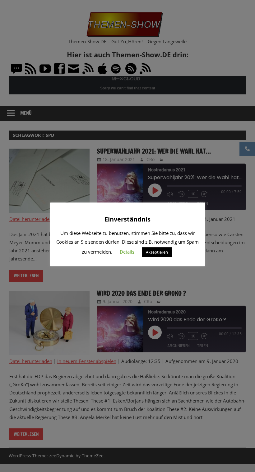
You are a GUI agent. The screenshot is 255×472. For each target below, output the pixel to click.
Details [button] (127, 252)
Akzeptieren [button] (157, 252)
